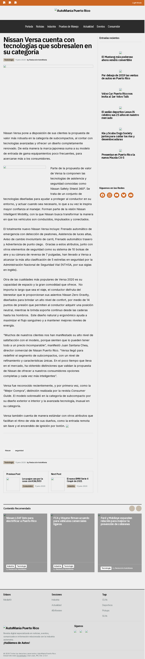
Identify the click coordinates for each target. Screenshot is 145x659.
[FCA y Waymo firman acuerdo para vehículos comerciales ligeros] (72, 543)
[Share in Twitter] (79, 462)
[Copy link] (90, 462)
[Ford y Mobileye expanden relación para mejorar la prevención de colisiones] (120, 543)
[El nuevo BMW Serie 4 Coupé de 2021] (70, 482)
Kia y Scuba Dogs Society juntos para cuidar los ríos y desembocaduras (118, 136)
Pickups (105, 610)
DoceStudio (21, 656)
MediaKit (7, 599)
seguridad (19, 450)
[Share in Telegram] (85, 462)
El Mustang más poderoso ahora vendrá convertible (117, 58)
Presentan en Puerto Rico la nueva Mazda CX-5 (118, 156)
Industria (71, 486)
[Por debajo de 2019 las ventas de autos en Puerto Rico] (120, 71)
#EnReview (57, 610)
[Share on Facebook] (73, 462)
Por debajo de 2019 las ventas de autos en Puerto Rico (120, 77)
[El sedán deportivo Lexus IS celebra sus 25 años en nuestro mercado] (120, 107)
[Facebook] (102, 195)
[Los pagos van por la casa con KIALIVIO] (26, 482)
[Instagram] (109, 195)
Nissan (8, 450)
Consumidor (28, 486)
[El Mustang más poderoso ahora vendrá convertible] (120, 52)
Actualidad (56, 605)
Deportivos (107, 605)
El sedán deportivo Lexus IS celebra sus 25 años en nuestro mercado (120, 114)
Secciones (57, 594)
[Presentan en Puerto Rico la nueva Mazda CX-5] (120, 150)
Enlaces (7, 594)
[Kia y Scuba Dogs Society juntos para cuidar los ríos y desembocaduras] (120, 129)
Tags (104, 594)
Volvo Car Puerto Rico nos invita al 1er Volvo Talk (117, 95)
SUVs (104, 615)
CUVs (104, 599)
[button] (135, 3)
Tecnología (8, 60)
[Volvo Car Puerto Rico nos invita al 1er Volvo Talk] (120, 89)
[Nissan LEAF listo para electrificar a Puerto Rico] (25, 543)
